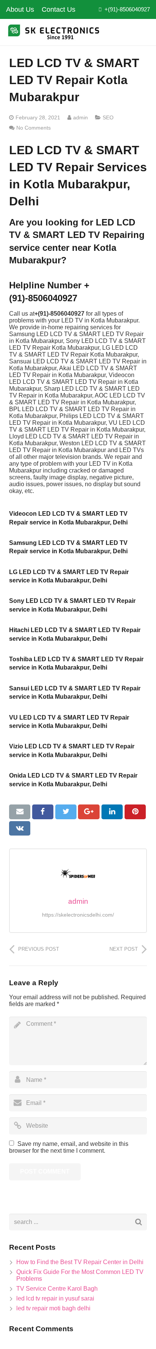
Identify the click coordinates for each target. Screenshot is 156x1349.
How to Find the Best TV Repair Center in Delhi (80, 1262)
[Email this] (19, 811)
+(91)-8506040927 (127, 9)
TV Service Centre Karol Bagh (57, 1288)
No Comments (33, 128)
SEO (108, 117)
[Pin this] (135, 811)
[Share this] (42, 811)
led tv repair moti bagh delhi (53, 1308)
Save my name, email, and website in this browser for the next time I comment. (68, 1147)
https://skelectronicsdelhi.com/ (78, 915)
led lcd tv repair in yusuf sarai (55, 1298)
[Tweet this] (65, 811)
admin (80, 117)
